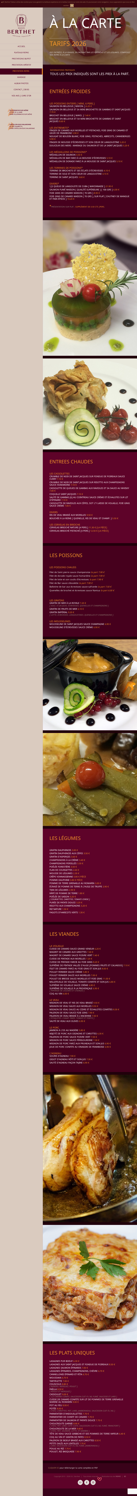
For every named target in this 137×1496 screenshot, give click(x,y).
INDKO (118, 1477)
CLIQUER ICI (54, 1468)
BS (125, 1477)
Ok (72, 5)
